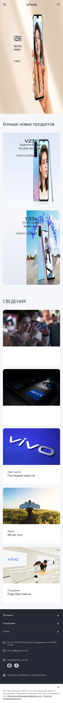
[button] (4, 4)
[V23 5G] (31, 57)
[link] (9, 665)
